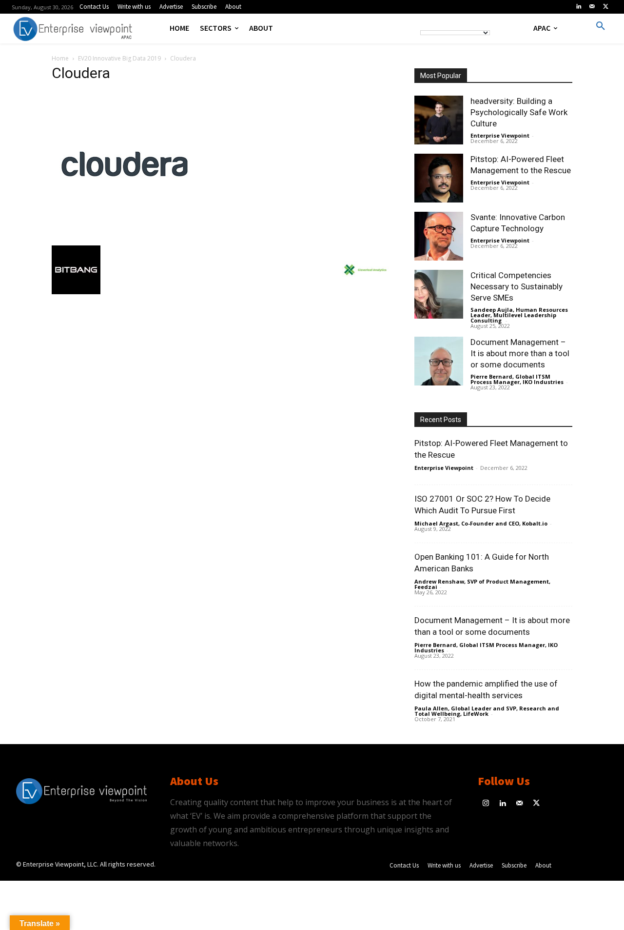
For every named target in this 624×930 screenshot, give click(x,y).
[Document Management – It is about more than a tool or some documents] (438, 361)
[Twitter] (605, 7)
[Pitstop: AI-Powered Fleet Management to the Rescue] (438, 178)
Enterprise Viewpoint (499, 135)
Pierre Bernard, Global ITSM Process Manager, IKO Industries (517, 379)
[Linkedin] (578, 7)
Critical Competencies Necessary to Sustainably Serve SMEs (516, 286)
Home (60, 58)
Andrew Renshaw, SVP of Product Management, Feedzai (482, 584)
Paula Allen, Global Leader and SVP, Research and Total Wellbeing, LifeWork (486, 711)
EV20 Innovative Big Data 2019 (119, 58)
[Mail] (592, 7)
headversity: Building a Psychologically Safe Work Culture (518, 112)
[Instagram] (486, 803)
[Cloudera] (125, 235)
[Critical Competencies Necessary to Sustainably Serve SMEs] (438, 294)
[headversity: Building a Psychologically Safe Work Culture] (438, 120)
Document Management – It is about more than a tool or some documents (519, 353)
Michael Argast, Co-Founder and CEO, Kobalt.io (480, 523)
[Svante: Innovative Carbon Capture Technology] (438, 236)
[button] (600, 26)
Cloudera (81, 72)
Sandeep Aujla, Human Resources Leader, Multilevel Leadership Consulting (519, 315)
